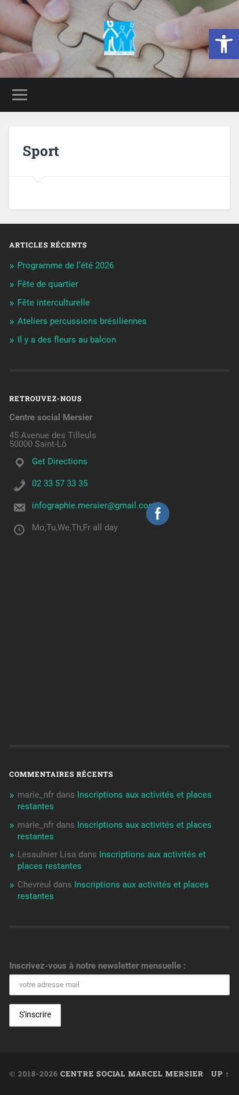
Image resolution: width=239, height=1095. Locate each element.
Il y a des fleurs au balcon (66, 339)
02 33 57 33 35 (60, 483)
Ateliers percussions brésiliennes (82, 321)
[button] (224, 44)
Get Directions (60, 461)
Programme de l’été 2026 (65, 265)
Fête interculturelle (53, 302)
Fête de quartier (47, 284)
